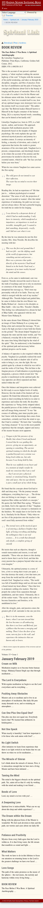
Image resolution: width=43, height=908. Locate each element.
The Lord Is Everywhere (14, 680)
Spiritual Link (14, 20)
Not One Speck (9, 729)
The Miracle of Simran (13, 759)
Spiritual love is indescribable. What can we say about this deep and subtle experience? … (21, 808)
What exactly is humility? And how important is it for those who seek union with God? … (21, 734)
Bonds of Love (9, 791)
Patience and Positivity (14, 835)
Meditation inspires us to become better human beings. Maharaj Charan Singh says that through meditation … (21, 670)
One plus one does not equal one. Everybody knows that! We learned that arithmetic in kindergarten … (19, 719)
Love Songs (8, 867)
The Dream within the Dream (17, 815)
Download (8, 42)
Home (5, 20)
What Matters (9, 851)
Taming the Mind (10, 775)
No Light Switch (10, 742)
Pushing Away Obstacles (15, 693)
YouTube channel (33, 900)
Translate (9, 15)
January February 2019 (29, 20)
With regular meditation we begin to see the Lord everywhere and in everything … (21, 685)
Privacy (26, 900)
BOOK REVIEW (9, 884)
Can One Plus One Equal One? (17, 712)
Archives (22, 42)
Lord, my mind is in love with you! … (17, 795)
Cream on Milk (9, 663)
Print (15, 42)
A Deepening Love (11, 802)
